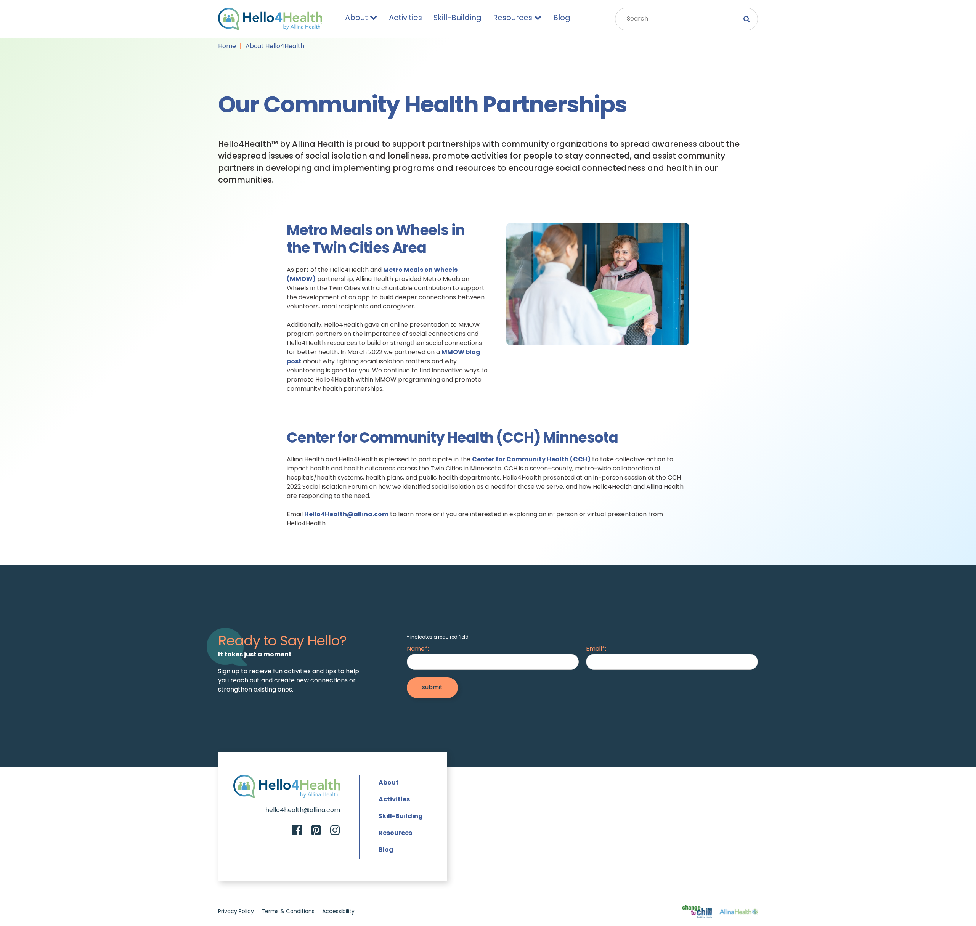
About (356, 18)
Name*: (418, 649)
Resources (512, 18)
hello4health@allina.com (302, 810)
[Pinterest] (316, 831)
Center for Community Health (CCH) (531, 460)
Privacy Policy (236, 912)
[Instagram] (335, 831)
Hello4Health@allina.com (346, 515)
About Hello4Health (275, 46)
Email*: (596, 649)
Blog (561, 18)
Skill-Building (457, 18)
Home (227, 46)
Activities (405, 18)
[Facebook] (297, 831)
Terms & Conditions (288, 912)
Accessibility (338, 912)
